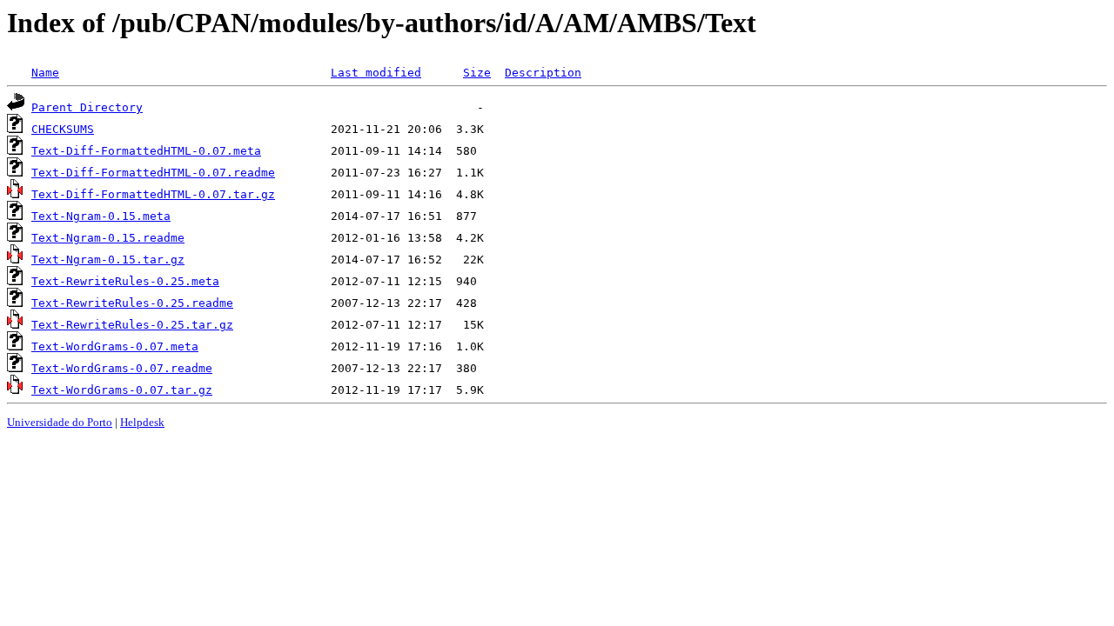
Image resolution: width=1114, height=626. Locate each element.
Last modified (376, 72)
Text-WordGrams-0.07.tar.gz (121, 389)
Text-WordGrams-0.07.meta (114, 346)
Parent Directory (87, 107)
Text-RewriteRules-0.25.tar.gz (132, 324)
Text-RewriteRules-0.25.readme (132, 303)
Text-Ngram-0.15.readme (108, 237)
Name (45, 72)
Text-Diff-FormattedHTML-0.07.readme (153, 172)
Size (477, 72)
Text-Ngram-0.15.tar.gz (108, 259)
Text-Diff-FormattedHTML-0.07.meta (146, 150)
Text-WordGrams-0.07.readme (121, 368)
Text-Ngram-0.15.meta (101, 216)
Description (543, 72)
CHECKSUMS (62, 129)
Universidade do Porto (59, 422)
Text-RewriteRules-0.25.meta (125, 281)
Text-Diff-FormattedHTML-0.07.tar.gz (153, 194)
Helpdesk (142, 422)
